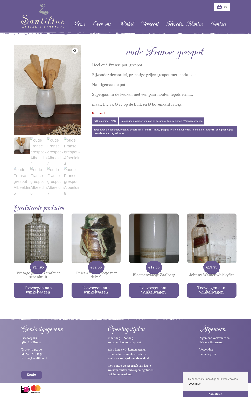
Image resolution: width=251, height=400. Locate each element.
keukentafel (198, 129)
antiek (103, 129)
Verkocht (149, 24)
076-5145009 (33, 349)
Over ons (102, 24)
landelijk (210, 129)
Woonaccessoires (193, 121)
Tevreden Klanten (184, 24)
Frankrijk (146, 129)
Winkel (126, 24)
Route (31, 374)
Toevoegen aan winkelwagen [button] (38, 289)
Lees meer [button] (195, 383)
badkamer (113, 129)
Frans (156, 129)
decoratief (135, 129)
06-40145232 (34, 354)
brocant (124, 129)
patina (224, 129)
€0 (225, 6)
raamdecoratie (101, 133)
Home (79, 24)
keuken (174, 129)
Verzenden (206, 349)
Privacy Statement (211, 342)
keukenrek (185, 129)
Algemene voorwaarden (214, 338)
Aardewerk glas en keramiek (150, 121)
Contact (218, 24)
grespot (165, 129)
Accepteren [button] (215, 393)
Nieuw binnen (174, 121)
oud (218, 129)
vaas (121, 133)
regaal (114, 133)
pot (231, 129)
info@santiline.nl (36, 358)
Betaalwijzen (207, 354)
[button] (75, 51)
